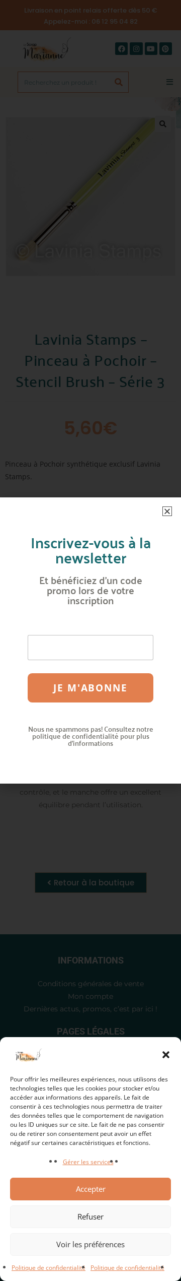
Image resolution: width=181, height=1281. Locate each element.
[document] (90, 640)
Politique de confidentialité (48, 1267)
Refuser (90, 1216)
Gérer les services (88, 1162)
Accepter (91, 1189)
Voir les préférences (90, 1244)
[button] (166, 1055)
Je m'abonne (90, 687)
